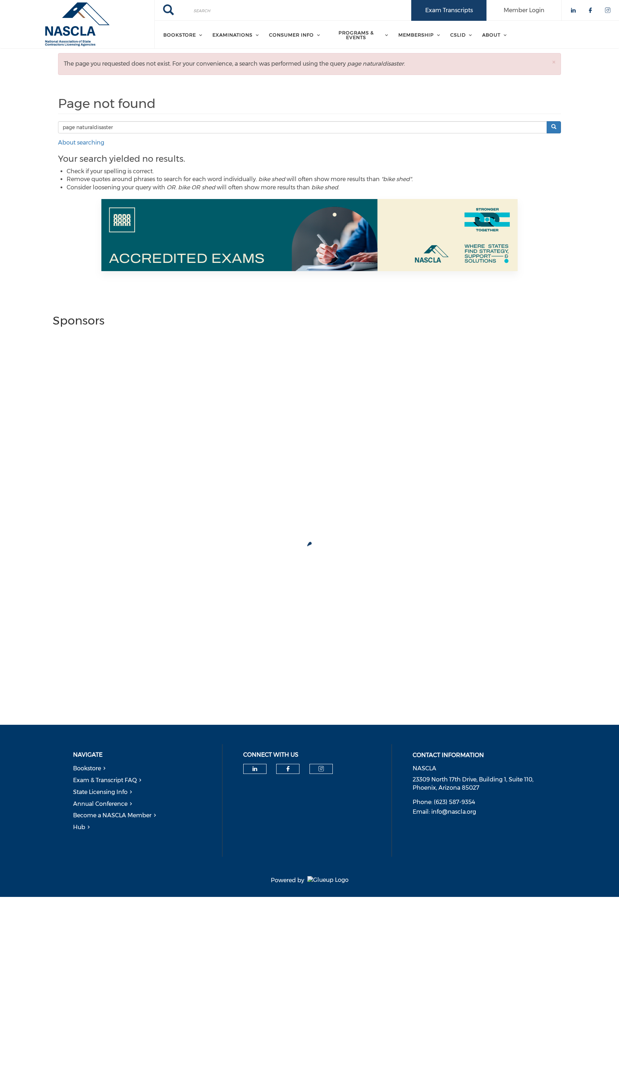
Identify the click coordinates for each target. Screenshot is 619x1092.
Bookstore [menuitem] (179, 35)
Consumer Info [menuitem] (291, 35)
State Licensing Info (100, 792)
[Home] (77, 24)
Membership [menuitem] (416, 35)
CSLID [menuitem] (458, 35)
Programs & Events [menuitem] (356, 35)
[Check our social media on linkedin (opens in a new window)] (254, 769)
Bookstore (87, 768)
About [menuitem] (491, 35)
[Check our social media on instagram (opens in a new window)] (321, 769)
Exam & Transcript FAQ (105, 780)
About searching (81, 142)
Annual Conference (100, 803)
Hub (79, 827)
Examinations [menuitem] (232, 35)
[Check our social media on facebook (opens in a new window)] (288, 769)
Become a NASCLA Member (112, 815)
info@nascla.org (453, 811)
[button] (554, 62)
